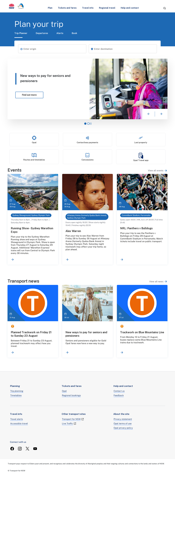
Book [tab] (74, 33)
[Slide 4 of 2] (88, 124)
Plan (50, 8)
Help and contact (130, 8)
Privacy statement (123, 419)
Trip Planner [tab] (20, 33)
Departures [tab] (42, 33)
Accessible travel (19, 423)
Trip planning (16, 391)
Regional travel (107, 8)
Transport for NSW (71, 419)
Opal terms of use (123, 423)
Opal (64, 391)
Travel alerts (16, 419)
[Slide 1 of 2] (85, 124)
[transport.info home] (16, 6)
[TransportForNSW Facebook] (12, 448)
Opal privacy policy (123, 428)
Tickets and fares (67, 8)
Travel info (88, 8)
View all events (155, 170)
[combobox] (54, 49)
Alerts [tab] (59, 33)
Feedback (119, 395)
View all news (156, 281)
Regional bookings (71, 395)
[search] (164, 8)
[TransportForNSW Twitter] (27, 448)
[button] (21, 48)
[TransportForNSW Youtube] (35, 448)
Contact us (119, 391)
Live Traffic (67, 423)
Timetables (16, 395)
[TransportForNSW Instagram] (20, 448)
